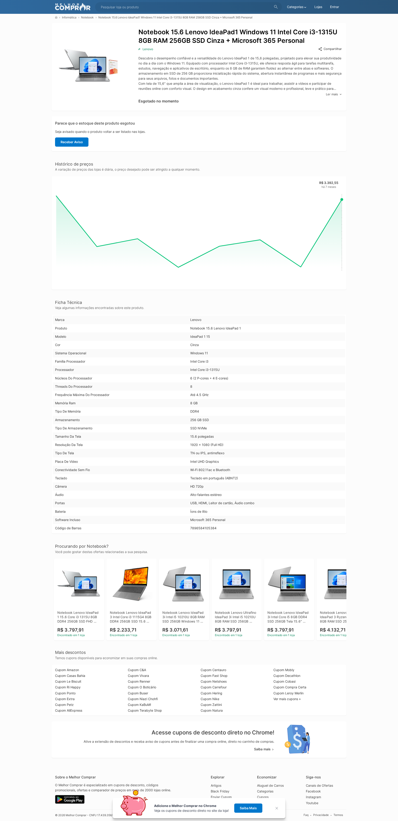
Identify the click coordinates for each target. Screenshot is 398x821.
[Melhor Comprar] (74, 7)
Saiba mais (262, 749)
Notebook (87, 17)
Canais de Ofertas (319, 785)
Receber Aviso (72, 142)
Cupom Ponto (65, 693)
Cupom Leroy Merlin (288, 693)
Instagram (313, 797)
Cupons (263, 797)
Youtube (312, 803)
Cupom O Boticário (142, 687)
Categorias (265, 791)
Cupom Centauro (213, 670)
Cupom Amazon (67, 670)
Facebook (313, 791)
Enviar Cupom (221, 797)
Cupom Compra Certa (289, 687)
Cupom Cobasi (284, 681)
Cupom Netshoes (214, 681)
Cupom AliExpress (68, 710)
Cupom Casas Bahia (70, 676)
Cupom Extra (65, 699)
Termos (338, 815)
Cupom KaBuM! (139, 705)
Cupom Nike (210, 699)
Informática (69, 17)
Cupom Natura (212, 710)
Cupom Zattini (211, 705)
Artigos (216, 785)
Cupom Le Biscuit (68, 681)
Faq (306, 815)
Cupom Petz (64, 705)
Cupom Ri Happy (68, 687)
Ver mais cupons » (287, 699)
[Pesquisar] (276, 7)
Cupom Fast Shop (214, 676)
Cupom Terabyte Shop (145, 710)
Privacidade (321, 815)
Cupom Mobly (283, 670)
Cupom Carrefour (214, 687)
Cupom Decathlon (286, 676)
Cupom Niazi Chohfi (143, 699)
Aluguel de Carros (270, 785)
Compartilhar (333, 49)
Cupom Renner (139, 681)
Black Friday (220, 791)
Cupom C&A (137, 670)
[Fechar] (278, 808)
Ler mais (332, 94)
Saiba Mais (248, 808)
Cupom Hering (211, 693)
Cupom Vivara (138, 676)
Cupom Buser (138, 693)
